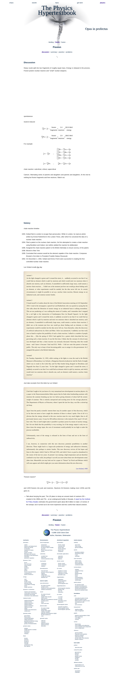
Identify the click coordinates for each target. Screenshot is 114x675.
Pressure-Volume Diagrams (47, 572)
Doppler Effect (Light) (45, 610)
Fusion (76, 576)
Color (42, 616)
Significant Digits (78, 609)
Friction (25, 570)
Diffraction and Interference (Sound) (49, 599)
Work (25, 579)
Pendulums (26, 631)
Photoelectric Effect (79, 553)
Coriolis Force (27, 611)
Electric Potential (62, 548)
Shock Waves (44, 598)
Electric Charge (61, 544)
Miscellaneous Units (79, 602)
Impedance (60, 602)
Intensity (43, 595)
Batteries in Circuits (62, 572)
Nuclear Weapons (79, 578)
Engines (43, 573)
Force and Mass (27, 564)
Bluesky (77, 654)
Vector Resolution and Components (83, 626)
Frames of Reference (28, 574)
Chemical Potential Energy (47, 558)
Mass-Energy (78, 546)
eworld (34, 3)
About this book (78, 647)
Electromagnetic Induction (64, 588)
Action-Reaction (27, 565)
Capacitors (60, 556)
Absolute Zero (44, 577)
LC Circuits (60, 599)
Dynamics (26, 567)
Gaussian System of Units (80, 599)
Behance (77, 653)
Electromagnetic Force (63, 583)
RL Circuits (60, 598)
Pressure (26, 639)
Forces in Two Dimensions (30, 571)
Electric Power (61, 566)
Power (25, 585)
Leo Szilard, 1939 (81, 468)
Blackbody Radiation (79, 552)
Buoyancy (26, 640)
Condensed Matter (79, 564)
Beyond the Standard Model (81, 590)
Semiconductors (78, 563)
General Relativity (79, 547)
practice (61, 52)
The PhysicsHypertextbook (57, 10)
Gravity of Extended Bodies (30, 623)
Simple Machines (28, 587)
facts (57, 3)
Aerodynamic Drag (28, 644)
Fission (76, 574)
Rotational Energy (28, 607)
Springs (26, 628)
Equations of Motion (28, 550)
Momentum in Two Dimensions (31, 595)
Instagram (77, 657)
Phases (43, 551)
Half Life (76, 572)
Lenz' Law (60, 590)
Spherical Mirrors (45, 623)
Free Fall (26, 551)
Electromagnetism (62, 580)
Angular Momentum (28, 605)
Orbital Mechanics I (28, 619)
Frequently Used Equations (81, 634)
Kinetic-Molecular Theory (46, 550)
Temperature (44, 544)
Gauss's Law (61, 550)
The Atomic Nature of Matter (47, 547)
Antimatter (77, 556)
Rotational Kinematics (29, 600)
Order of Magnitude (79, 610)
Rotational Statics (28, 604)
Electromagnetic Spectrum (64, 609)
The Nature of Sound (45, 594)
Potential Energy (28, 583)
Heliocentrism (27, 617)
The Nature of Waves (45, 585)
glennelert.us (78, 652)
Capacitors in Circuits (63, 573)
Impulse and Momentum (29, 591)
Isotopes (77, 569)
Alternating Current (62, 600)
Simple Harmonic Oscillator (30, 629)
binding (51, 42)
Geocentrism (27, 615)
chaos (11, 3)
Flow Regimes (27, 646)
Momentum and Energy (29, 594)
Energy (26, 580)
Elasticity (26, 633)
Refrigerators (44, 574)
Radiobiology (78, 580)
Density (26, 638)
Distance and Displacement (30, 546)
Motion (25, 544)
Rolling (25, 608)
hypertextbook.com (79, 664)
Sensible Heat (44, 556)
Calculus (77, 619)
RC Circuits (60, 596)
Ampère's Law (61, 582)
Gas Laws (43, 548)
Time (76, 603)
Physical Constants (79, 635)
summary (54, 52)
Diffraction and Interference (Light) (48, 613)
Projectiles (26, 556)
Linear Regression (79, 616)
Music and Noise (45, 603)
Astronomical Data (79, 636)
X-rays (76, 554)
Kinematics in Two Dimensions (31, 555)
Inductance (60, 592)
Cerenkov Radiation (45, 612)
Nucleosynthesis (79, 577)
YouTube (77, 660)
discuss (45, 52)
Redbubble (77, 672)
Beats (42, 602)
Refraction (43, 622)
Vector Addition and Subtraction (82, 625)
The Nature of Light (45, 608)
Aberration (43, 626)
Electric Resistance (62, 564)
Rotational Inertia (28, 601)
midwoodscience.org (80, 666)
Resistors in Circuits (62, 570)
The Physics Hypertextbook (60, 530)
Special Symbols (78, 632)
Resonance (26, 632)
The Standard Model (79, 584)
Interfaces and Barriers (46, 589)
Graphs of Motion (28, 552)
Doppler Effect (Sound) (46, 596)
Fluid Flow (26, 642)
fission (57, 42)
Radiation (43, 566)
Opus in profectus (96, 28)
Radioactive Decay (79, 570)
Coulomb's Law (61, 546)
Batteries (60, 558)
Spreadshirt (77, 670)
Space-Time (77, 544)
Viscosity (26, 643)
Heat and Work (44, 570)
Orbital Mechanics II (28, 622)
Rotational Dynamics (28, 603)
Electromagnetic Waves (63, 608)
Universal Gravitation (29, 618)
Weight (25, 566)
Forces (25, 562)
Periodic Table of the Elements (82, 638)
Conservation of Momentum (30, 593)
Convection (43, 564)
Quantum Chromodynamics (81, 587)
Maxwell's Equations (63, 606)
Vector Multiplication (79, 628)
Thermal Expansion (45, 546)
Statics (25, 569)
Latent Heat (43, 557)
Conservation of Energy (29, 584)
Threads (76, 658)
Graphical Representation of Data (82, 615)
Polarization (44, 609)
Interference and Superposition (48, 588)
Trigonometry (78, 624)
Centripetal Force (28, 573)
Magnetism (60, 579)
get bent (80, 3)
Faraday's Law (61, 589)
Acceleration (27, 548)
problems (69, 52)
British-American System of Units (82, 600)
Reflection (43, 620)
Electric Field (61, 547)
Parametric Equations (29, 558)
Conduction (43, 563)
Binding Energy (78, 573)
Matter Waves (78, 560)
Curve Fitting (77, 618)
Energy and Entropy (45, 576)
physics (102, 3)
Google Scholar (78, 656)
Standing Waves (44, 600)
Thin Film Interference (46, 614)
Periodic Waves (44, 586)
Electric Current (61, 563)
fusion (63, 42)
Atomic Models (78, 562)
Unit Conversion (78, 604)
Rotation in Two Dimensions (30, 609)
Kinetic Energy (27, 581)
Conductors (60, 551)
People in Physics (79, 639)
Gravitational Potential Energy (31, 621)
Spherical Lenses (45, 624)
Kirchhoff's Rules (61, 574)
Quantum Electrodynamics (81, 586)
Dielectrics (60, 557)
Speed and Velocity (28, 547)
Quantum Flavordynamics (80, 588)
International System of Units (81, 598)
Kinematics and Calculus (29, 554)
